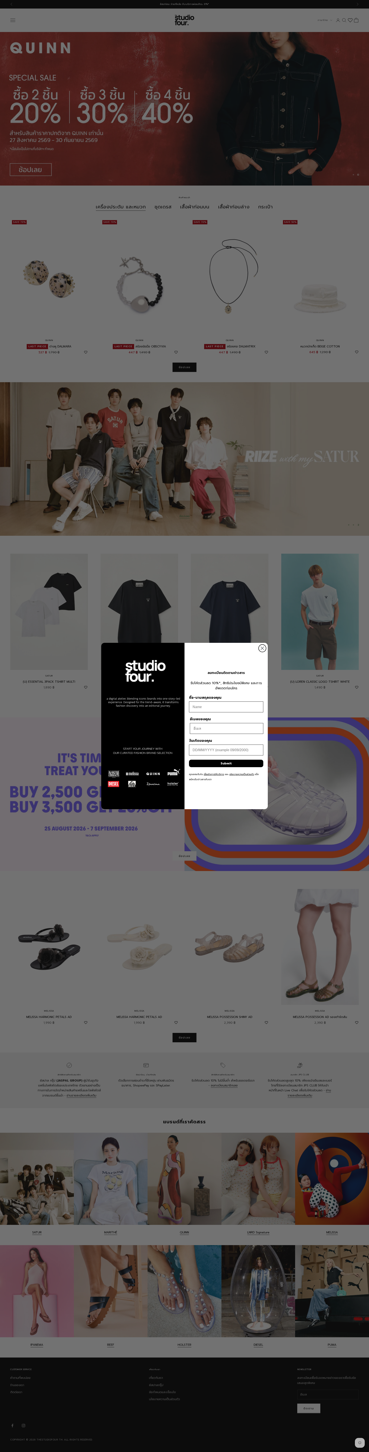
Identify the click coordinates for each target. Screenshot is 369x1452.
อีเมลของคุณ (200, 719)
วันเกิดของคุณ (200, 740)
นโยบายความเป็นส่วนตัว (241, 774)
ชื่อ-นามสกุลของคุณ (205, 697)
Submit (226, 763)
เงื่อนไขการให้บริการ (214, 774)
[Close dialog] (262, 648)
